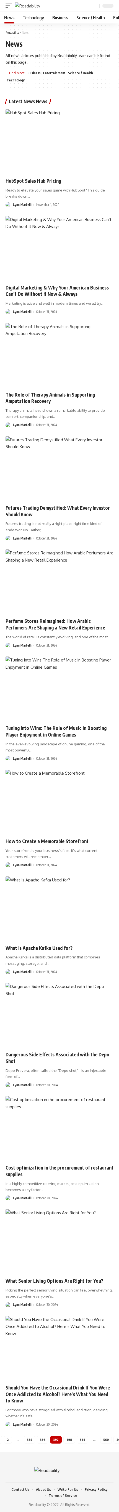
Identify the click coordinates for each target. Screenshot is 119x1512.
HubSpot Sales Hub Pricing (33, 181)
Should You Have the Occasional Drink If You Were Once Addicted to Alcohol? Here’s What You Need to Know (58, 1394)
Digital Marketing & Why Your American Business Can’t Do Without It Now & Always (57, 291)
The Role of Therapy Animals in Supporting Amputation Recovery (50, 398)
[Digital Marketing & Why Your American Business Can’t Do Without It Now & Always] (59, 248)
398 (69, 1439)
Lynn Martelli (22, 205)
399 (82, 1439)
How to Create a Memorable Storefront (47, 841)
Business (33, 73)
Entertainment (54, 73)
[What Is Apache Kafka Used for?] (59, 908)
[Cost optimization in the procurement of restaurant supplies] (59, 1128)
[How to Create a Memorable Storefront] (59, 802)
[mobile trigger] (10, 6)
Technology (16, 80)
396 (42, 1439)
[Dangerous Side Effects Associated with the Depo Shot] (59, 1015)
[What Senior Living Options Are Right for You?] (59, 1241)
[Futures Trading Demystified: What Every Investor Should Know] (59, 468)
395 (29, 1439)
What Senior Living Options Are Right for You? (54, 1281)
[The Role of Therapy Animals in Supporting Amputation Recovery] (59, 355)
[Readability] (27, 6)
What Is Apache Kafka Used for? (39, 948)
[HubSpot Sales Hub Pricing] (59, 141)
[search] (94, 6)
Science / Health (80, 73)
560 (106, 1439)
